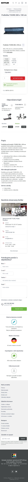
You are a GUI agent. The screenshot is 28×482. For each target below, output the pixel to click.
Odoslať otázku (19, 309)
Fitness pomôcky (17, 9)
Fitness (3, 387)
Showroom (4, 430)
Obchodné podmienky (6, 409)
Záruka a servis (5, 428)
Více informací (14, 251)
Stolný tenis (4, 392)
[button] (25, 117)
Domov (9, 9)
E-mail (3, 270)
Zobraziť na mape (9, 226)
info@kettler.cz (9, 238)
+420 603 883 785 (9, 232)
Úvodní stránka (5, 423)
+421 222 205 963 (21, 464)
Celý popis (9, 52)
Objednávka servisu (6, 406)
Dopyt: (3, 284)
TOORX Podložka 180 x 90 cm (14, 61)
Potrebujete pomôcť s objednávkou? (12, 84)
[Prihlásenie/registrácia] (19, 2)
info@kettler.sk (16, 465)
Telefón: (3, 277)
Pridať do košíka (19, 78)
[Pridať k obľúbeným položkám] (23, 45)
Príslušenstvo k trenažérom (15, 10)
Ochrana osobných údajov (7, 414)
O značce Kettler (5, 426)
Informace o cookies (6, 416)
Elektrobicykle (4, 390)
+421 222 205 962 (9, 303)
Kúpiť (11, 126)
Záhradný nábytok (5, 397)
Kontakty (3, 411)
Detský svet (4, 395)
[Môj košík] (22, 2)
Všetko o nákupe (5, 404)
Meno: (3, 263)
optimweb (16, 479)
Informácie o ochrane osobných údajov (11, 300)
